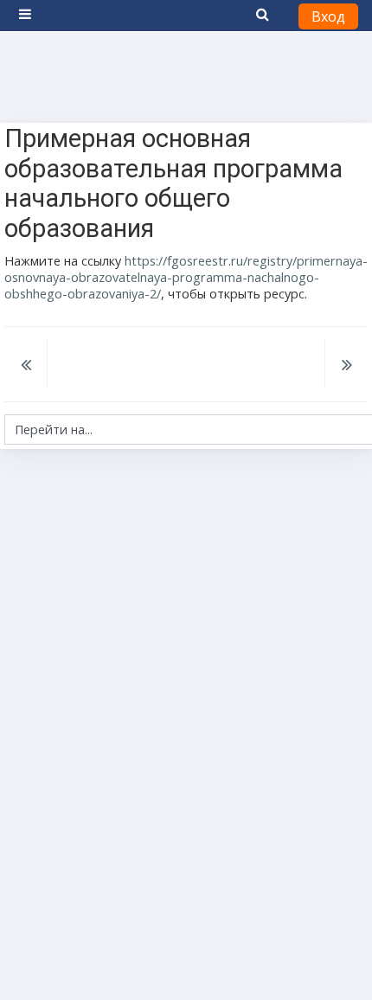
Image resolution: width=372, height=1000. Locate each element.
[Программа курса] (26, 366)
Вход (328, 16)
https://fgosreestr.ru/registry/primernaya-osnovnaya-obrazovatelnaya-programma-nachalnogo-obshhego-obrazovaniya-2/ (186, 277)
